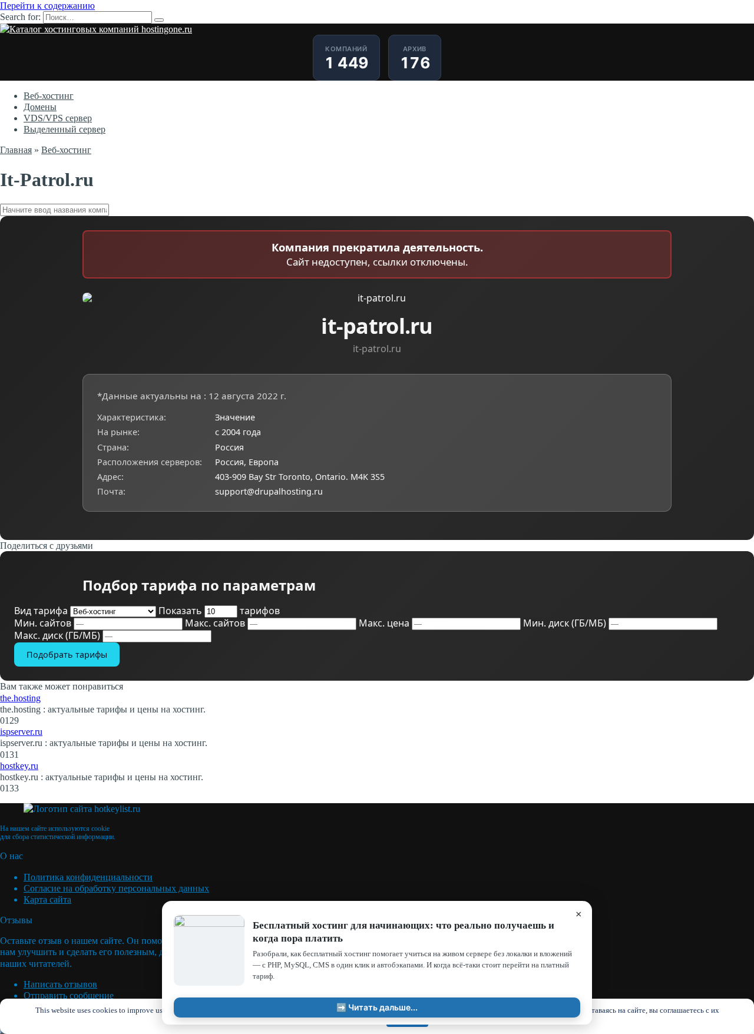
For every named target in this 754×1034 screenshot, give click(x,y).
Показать (219, 610)
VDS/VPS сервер (58, 118)
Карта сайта (47, 899)
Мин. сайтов (44, 623)
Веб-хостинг (49, 96)
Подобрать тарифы (67, 654)
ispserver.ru (21, 732)
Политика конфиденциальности (88, 877)
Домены (40, 107)
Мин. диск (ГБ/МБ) (566, 623)
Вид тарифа (42, 610)
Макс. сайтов (216, 623)
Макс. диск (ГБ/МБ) (58, 635)
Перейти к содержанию (47, 6)
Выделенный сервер (64, 129)
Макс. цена (385, 623)
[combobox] (377, 210)
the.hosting (20, 698)
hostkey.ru (19, 766)
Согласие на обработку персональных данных (116, 888)
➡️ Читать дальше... (377, 1007)
